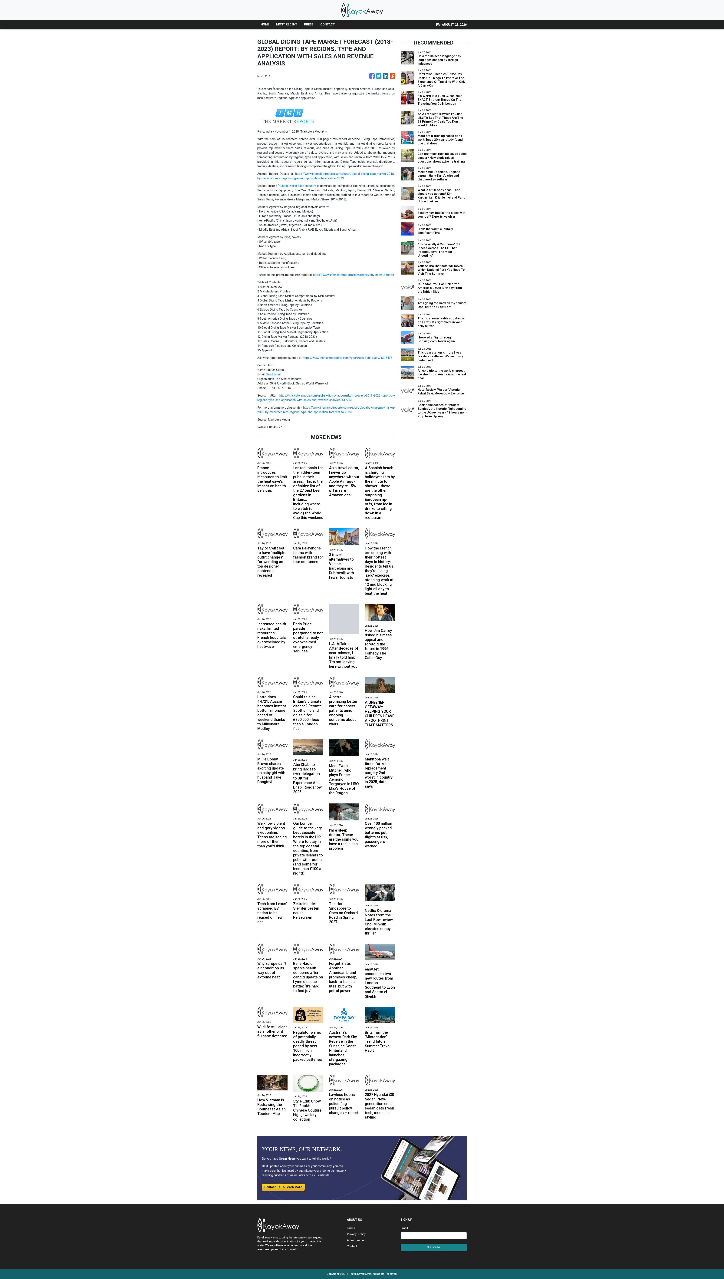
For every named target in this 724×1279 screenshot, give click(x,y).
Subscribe (433, 1247)
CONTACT (327, 24)
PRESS (309, 24)
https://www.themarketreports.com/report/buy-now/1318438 (353, 275)
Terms (351, 1228)
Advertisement (356, 1240)
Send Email (273, 374)
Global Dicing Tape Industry (297, 186)
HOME (265, 24)
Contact (352, 1246)
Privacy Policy (356, 1234)
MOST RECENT (286, 24)
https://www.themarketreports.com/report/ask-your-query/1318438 (347, 358)
